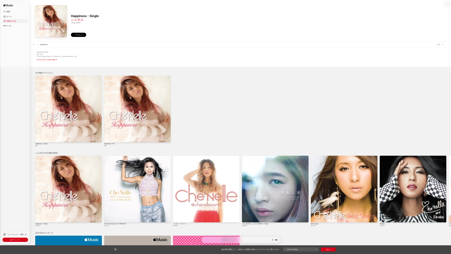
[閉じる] (115, 249)
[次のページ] (448, 189)
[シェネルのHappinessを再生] (37, 45)
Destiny (382, 157)
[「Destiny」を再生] (382, 219)
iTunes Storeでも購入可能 (46, 60)
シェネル (77, 19)
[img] (8, 5)
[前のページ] (33, 189)
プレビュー (437, 44)
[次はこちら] (272, 240)
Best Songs (315, 157)
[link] (47, 153)
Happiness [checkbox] (44, 44)
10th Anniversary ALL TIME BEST (116, 157)
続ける (328, 249)
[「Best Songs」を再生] (314, 219)
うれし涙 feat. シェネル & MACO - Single (256, 157)
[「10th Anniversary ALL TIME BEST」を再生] (107, 219)
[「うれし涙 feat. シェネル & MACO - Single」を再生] (245, 219)
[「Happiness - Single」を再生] (38, 139)
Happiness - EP (109, 76)
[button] (15, 12)
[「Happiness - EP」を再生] (107, 139)
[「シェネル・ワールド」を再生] (176, 219)
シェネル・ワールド (180, 157)
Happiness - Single (42, 76)
